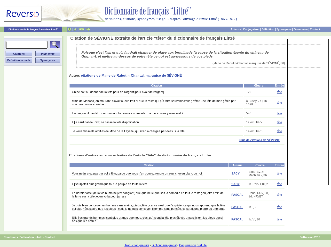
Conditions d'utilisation (19, 237)
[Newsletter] (81, 29)
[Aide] (69, 29)
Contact (315, 29)
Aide (39, 237)
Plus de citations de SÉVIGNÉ (259, 140)
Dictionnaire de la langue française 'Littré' (33, 29)
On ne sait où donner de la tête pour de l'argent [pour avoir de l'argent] (118, 92)
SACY (235, 173)
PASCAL (237, 194)
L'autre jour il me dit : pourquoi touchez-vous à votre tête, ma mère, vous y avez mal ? (127, 113)
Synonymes (284, 29)
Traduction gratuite (137, 245)
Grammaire (301, 29)
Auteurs (236, 29)
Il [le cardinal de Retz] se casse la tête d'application (105, 122)
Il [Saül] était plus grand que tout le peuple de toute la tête (109, 184)
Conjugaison (251, 29)
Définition (268, 29)
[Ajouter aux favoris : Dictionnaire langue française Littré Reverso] (75, 29)
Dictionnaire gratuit (164, 245)
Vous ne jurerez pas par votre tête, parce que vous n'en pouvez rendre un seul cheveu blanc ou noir (137, 173)
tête (279, 92)
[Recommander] (88, 29)
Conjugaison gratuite (193, 245)
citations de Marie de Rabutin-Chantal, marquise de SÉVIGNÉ (131, 75)
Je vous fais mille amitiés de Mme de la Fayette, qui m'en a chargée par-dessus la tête (128, 131)
